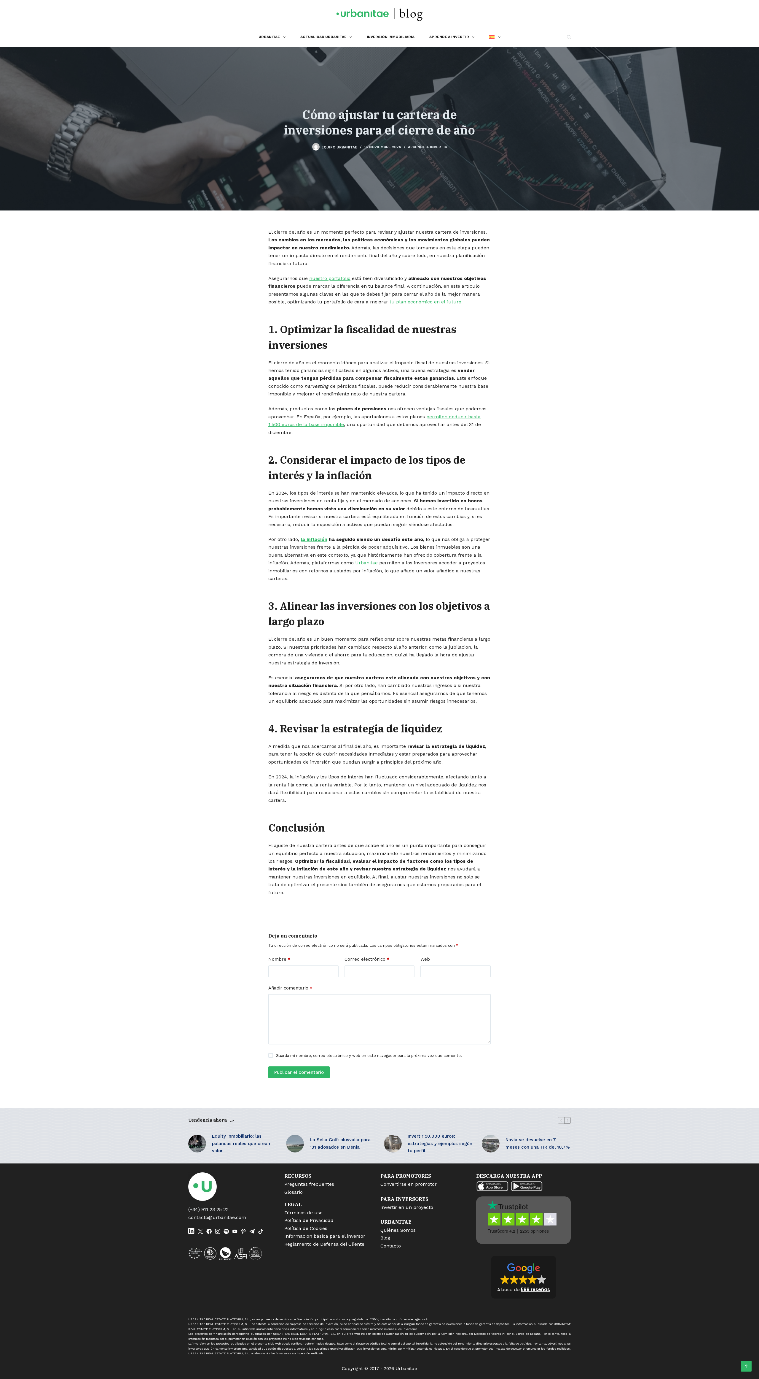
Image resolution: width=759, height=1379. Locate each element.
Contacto (390, 1246)
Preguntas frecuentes (309, 1184)
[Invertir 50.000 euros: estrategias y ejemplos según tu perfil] (393, 1143)
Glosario (293, 1192)
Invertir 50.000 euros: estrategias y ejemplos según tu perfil (440, 1143)
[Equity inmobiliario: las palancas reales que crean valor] (197, 1143)
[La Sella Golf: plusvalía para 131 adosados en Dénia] (295, 1143)
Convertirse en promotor (408, 1184)
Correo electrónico (367, 959)
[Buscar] (569, 37)
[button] (523, 1277)
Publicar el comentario (299, 1072)
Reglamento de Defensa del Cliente (324, 1244)
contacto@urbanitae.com (217, 1217)
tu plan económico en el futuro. (426, 302)
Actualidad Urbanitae (323, 37)
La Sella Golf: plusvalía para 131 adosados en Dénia (340, 1143)
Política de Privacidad (309, 1220)
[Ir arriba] (746, 1366)
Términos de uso (303, 1212)
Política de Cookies (305, 1228)
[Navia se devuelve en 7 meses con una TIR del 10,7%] (491, 1143)
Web (425, 959)
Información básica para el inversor (324, 1236)
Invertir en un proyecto (406, 1207)
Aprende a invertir (449, 37)
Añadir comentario (290, 988)
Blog (385, 1238)
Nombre (279, 959)
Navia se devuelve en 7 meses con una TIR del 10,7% (538, 1143)
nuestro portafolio (329, 278)
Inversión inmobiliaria (390, 37)
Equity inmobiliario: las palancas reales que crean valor (241, 1143)
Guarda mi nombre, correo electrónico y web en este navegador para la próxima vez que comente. (369, 1055)
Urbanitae (269, 37)
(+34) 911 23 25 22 (208, 1209)
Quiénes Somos (398, 1230)
